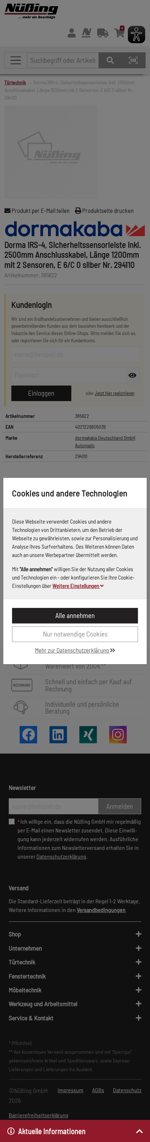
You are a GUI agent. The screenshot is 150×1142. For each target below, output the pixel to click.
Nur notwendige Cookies (75, 634)
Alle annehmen (75, 615)
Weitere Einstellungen (76, 585)
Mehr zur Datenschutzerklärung (72, 650)
